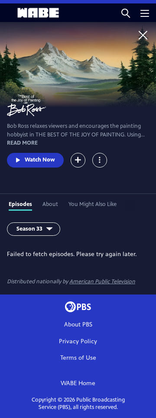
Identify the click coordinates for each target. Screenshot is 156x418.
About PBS (78, 324)
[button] (125, 12)
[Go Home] (143, 35)
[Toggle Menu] (99, 160)
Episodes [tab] (20, 204)
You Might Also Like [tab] (92, 204)
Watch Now (40, 159)
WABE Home (78, 383)
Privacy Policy (78, 341)
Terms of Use (78, 357)
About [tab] (50, 204)
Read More (22, 142)
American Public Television (102, 281)
